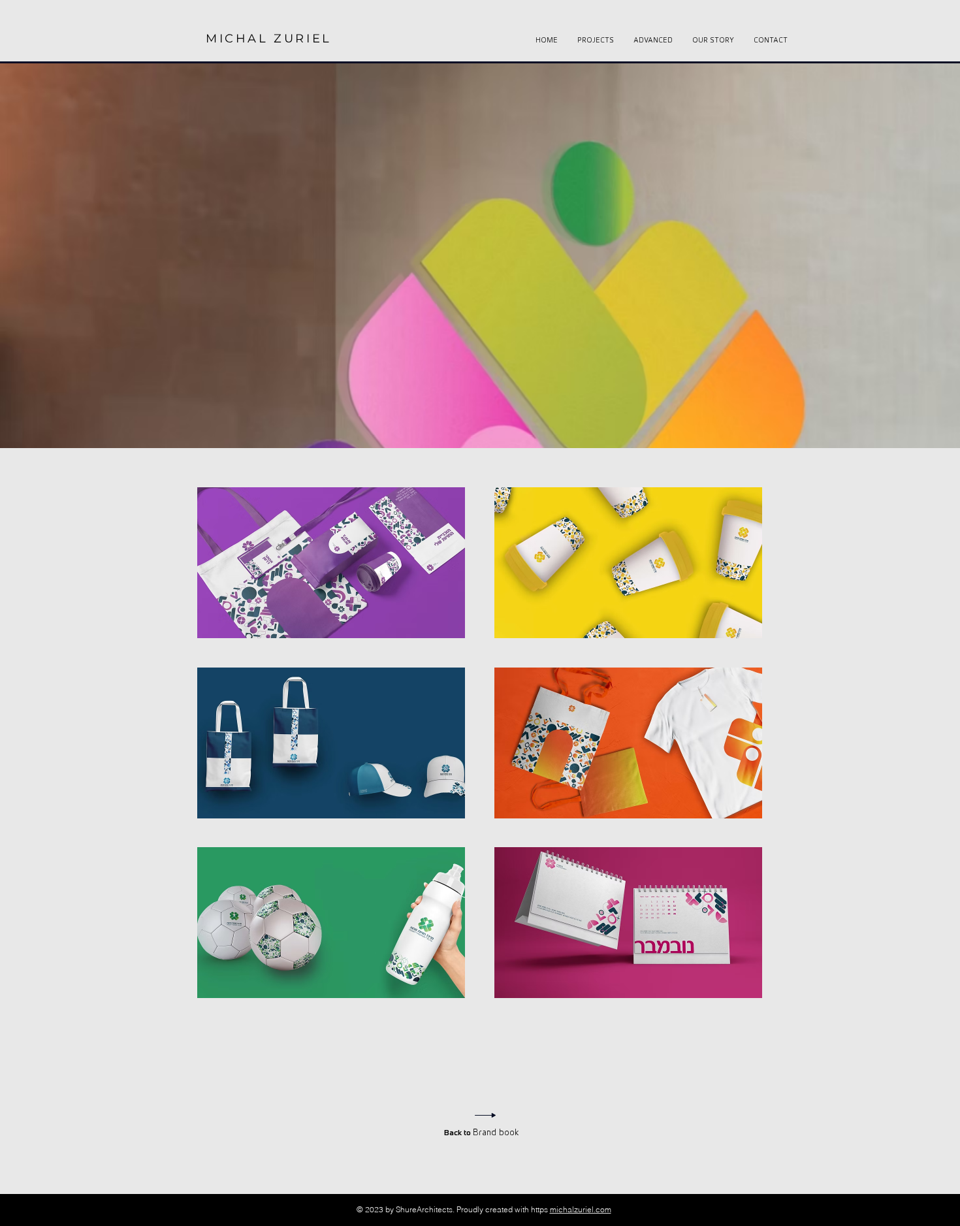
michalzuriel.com (580, 1209)
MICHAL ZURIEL (269, 38)
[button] (331, 562)
